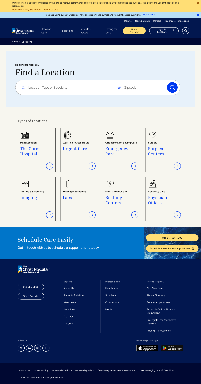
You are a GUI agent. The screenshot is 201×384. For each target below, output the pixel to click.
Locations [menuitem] (67, 30)
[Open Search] (185, 30)
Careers (157, 20)
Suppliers (110, 295)
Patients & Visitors (74, 295)
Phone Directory (156, 295)
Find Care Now (155, 288)
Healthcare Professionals (177, 20)
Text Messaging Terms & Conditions (157, 370)
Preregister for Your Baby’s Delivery (161, 321)
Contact (68, 316)
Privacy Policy (41, 370)
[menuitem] (128, 21)
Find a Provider (134, 31)
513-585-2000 (31, 286)
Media (108, 309)
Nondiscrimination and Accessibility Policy (73, 370)
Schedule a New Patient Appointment (172, 249)
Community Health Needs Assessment (117, 370)
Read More (149, 14)
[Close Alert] (198, 3)
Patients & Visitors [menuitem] (85, 30)
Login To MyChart (168, 31)
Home (15, 41)
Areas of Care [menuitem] (46, 30)
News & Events (142, 20)
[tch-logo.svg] (24, 30)
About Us (69, 288)
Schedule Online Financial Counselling (161, 311)
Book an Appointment (159, 303)
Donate (128, 20)
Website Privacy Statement (26, 9)
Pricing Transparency (159, 330)
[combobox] (69, 87)
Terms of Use (51, 9)
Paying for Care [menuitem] (111, 30)
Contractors (112, 302)
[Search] (172, 87)
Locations (69, 309)
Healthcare (111, 288)
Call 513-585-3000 (172, 237)
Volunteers (70, 302)
